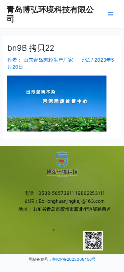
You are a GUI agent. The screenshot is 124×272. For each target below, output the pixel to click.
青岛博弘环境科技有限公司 (50, 14)
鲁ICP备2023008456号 (74, 259)
